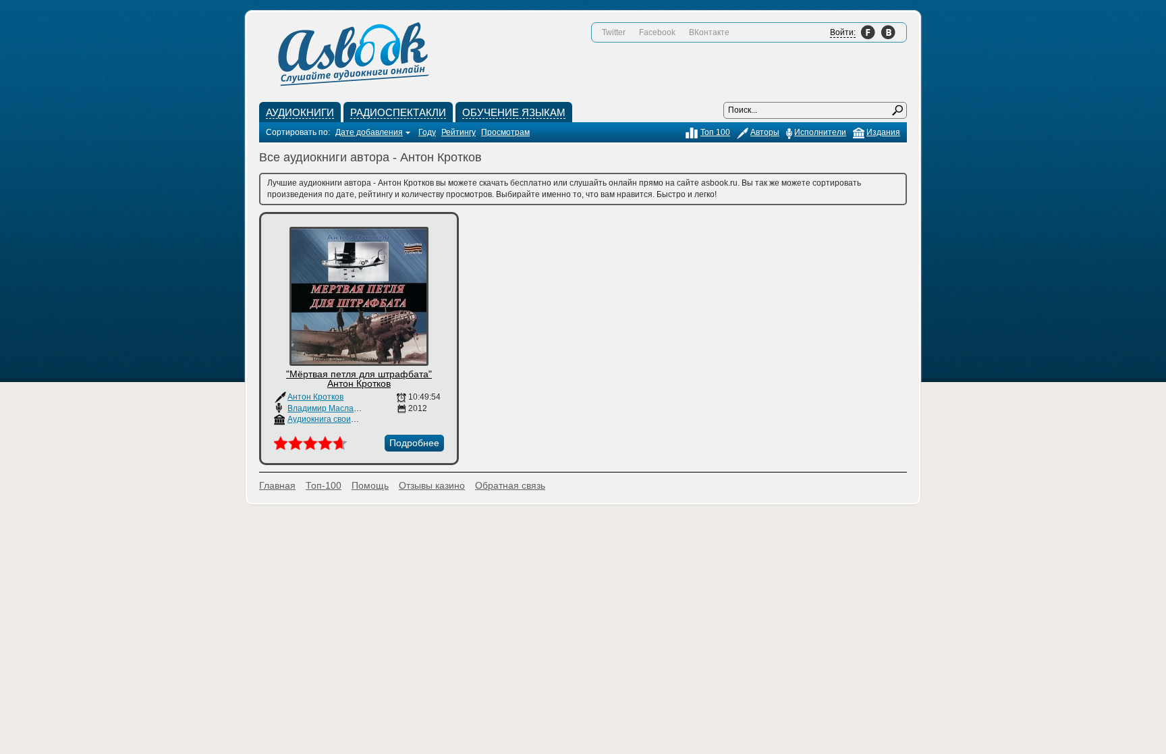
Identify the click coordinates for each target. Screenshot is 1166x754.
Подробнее (414, 442)
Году (427, 132)
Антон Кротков (315, 397)
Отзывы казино (432, 485)
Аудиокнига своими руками (338, 419)
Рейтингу (458, 132)
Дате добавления (369, 132)
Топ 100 (715, 132)
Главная (277, 485)
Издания (883, 132)
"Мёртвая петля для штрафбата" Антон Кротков (359, 379)
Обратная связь (510, 485)
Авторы (764, 132)
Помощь (370, 485)
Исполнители (820, 132)
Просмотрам (505, 132)
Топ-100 (323, 485)
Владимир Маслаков (326, 408)
